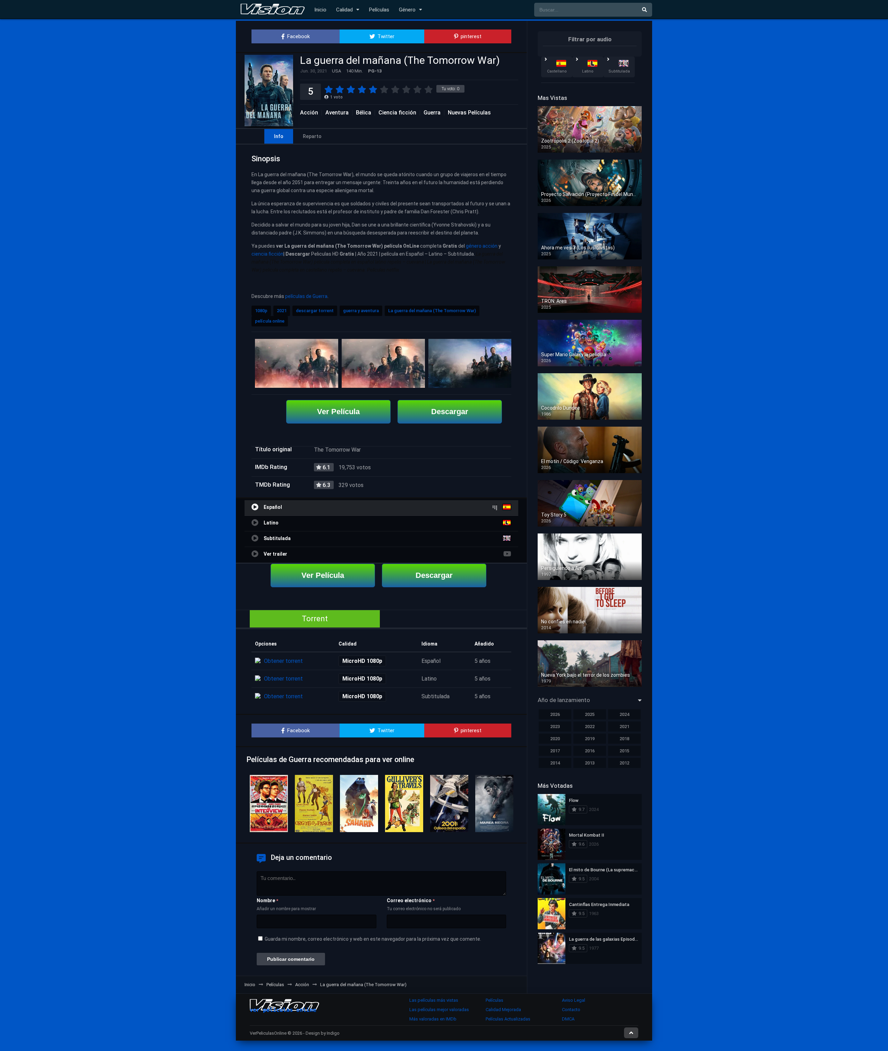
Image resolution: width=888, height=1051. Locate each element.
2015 (624, 750)
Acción (309, 113)
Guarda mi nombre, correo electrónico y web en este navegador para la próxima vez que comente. (373, 939)
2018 (624, 738)
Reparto (312, 136)
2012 (624, 763)
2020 (555, 738)
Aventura (337, 113)
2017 (555, 750)
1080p (261, 310)
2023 (555, 726)
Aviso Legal (573, 1000)
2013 (590, 763)
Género (407, 10)
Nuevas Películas (469, 113)
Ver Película (338, 411)
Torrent (315, 618)
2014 (555, 763)
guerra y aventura (361, 310)
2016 (590, 750)
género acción (481, 246)
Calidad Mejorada (503, 1009)
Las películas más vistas (433, 1000)
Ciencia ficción (397, 113)
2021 (282, 310)
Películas (379, 10)
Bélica (363, 113)
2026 (555, 714)
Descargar (449, 411)
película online (269, 321)
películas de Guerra (306, 296)
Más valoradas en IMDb (432, 1019)
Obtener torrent (283, 661)
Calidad (344, 10)
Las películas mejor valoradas (439, 1009)
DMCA (568, 1019)
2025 (590, 714)
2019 (590, 738)
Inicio (320, 10)
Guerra (432, 113)
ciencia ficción (267, 254)
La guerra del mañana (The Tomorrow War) (432, 310)
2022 (590, 726)
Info (278, 136)
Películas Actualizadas (508, 1019)
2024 (624, 714)
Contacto (571, 1009)
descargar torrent (315, 310)
